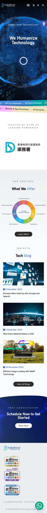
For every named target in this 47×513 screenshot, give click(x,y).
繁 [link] (34, 5)
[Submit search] (43, 5)
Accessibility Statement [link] (13, 502)
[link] (44, 24)
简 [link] (38, 5)
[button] (28, 5)
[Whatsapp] (39, 505)
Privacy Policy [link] (29, 502)
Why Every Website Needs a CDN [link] (18, 334)
